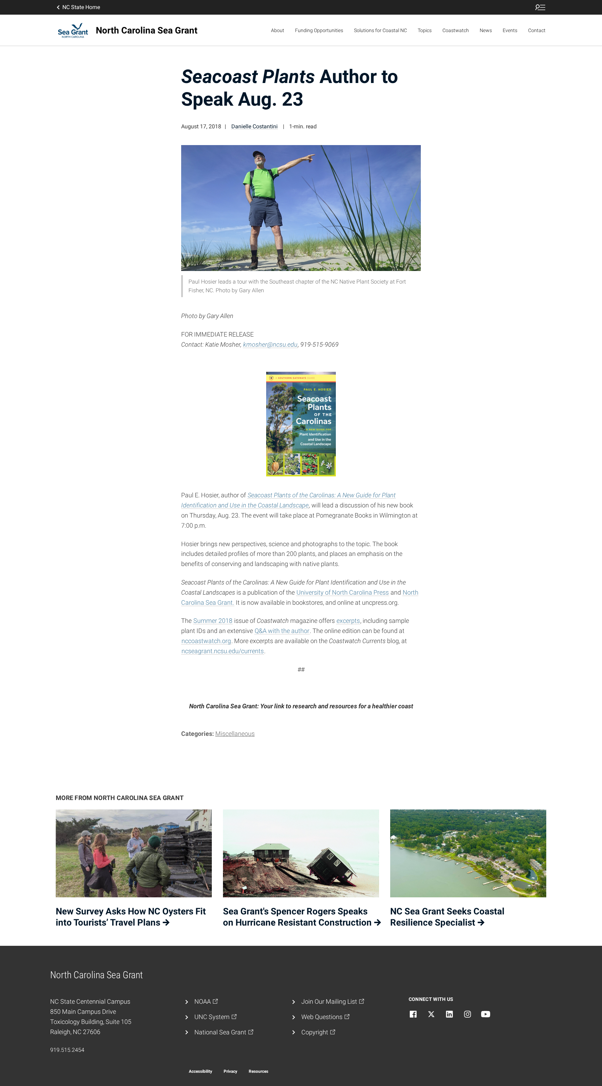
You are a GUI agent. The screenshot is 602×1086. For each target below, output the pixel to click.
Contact (537, 30)
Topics (425, 30)
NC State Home (81, 7)
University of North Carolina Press (342, 592)
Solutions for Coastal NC (380, 30)
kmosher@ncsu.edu (270, 344)
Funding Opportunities (319, 30)
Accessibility (200, 1071)
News (486, 30)
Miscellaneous (235, 733)
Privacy (230, 1071)
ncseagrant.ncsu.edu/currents (223, 651)
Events (510, 30)
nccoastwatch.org (206, 640)
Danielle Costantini (254, 126)
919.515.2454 (67, 1050)
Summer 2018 (212, 620)
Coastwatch (455, 30)
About (277, 30)
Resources (258, 1071)
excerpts (348, 620)
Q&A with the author (282, 630)
